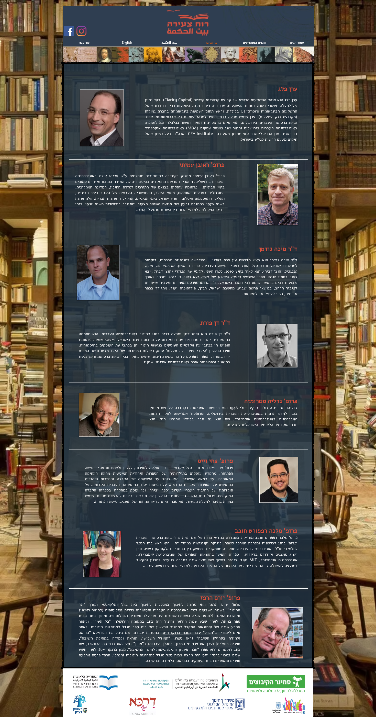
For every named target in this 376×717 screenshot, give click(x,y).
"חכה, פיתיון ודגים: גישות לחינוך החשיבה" (163, 649)
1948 (234, 408)
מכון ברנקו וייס (176, 632)
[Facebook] (69, 31)
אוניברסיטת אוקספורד (254, 419)
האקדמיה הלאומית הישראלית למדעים (259, 425)
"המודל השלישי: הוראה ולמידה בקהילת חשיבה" (125, 638)
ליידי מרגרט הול (176, 419)
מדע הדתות (275, 413)
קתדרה (180, 408)
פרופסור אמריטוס (204, 408)
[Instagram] (81, 31)
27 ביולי (247, 408)
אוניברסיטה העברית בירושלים (234, 413)
